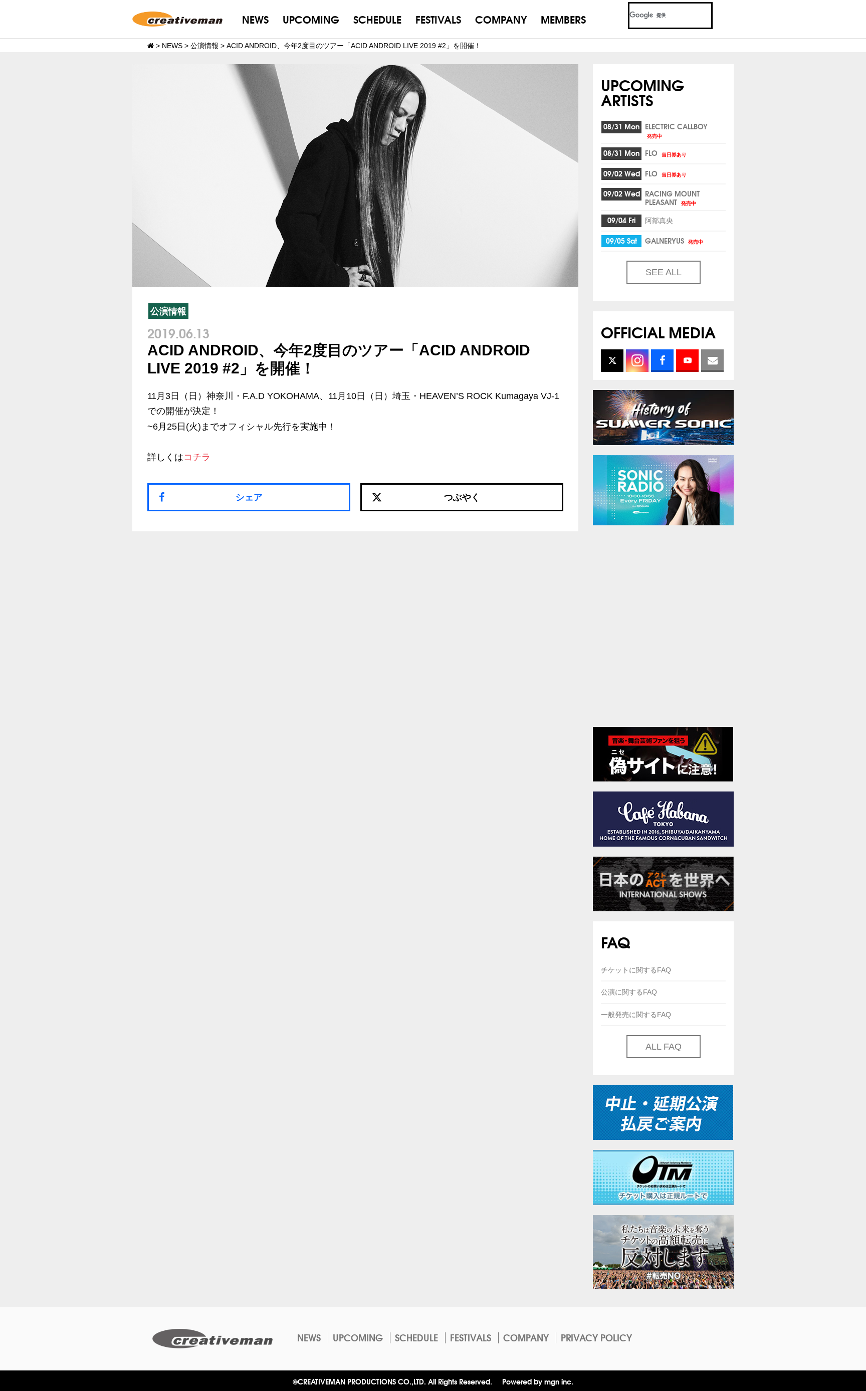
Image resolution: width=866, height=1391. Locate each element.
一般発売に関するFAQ (636, 1015)
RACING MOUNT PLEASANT (672, 198)
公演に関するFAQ (629, 992)
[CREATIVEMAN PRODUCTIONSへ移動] (150, 46)
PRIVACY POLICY (596, 1337)
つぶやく (462, 497)
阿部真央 (659, 220)
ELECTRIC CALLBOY (676, 130)
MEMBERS (563, 19)
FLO (666, 152)
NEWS (255, 19)
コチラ (196, 457)
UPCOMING (311, 19)
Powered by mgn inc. (537, 1381)
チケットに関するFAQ (636, 970)
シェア (249, 497)
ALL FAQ (663, 1047)
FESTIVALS (438, 19)
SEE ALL (663, 272)
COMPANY (501, 19)
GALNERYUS (674, 240)
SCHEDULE (377, 19)
